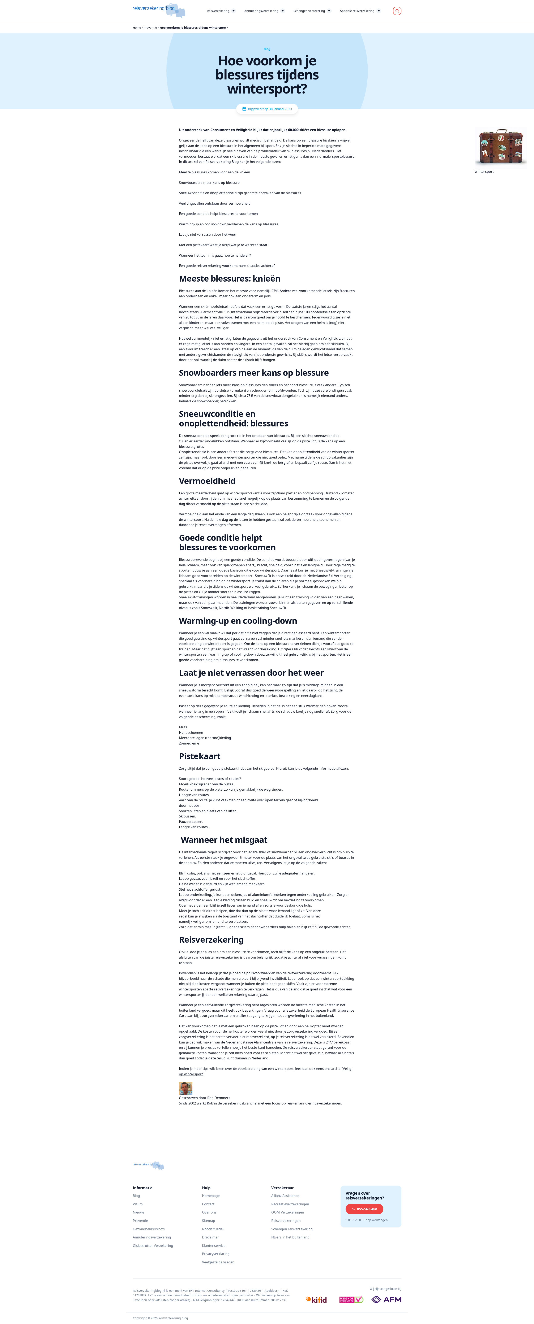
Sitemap (208, 1220)
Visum (138, 1204)
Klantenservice (213, 1245)
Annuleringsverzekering (261, 11)
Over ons (209, 1212)
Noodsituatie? (213, 1229)
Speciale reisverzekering (357, 11)
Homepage (211, 1196)
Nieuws (139, 1212)
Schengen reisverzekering (292, 1229)
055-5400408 (367, 1209)
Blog (136, 1196)
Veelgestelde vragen (218, 1262)
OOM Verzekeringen (287, 1212)
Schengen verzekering (309, 11)
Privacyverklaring (216, 1254)
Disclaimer (210, 1237)
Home (137, 28)
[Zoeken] (397, 11)
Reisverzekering (218, 11)
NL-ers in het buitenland (290, 1237)
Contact (208, 1204)
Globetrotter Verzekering (153, 1245)
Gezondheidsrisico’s (149, 1229)
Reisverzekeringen (286, 1220)
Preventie (150, 28)
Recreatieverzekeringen (290, 1204)
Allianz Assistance (285, 1196)
